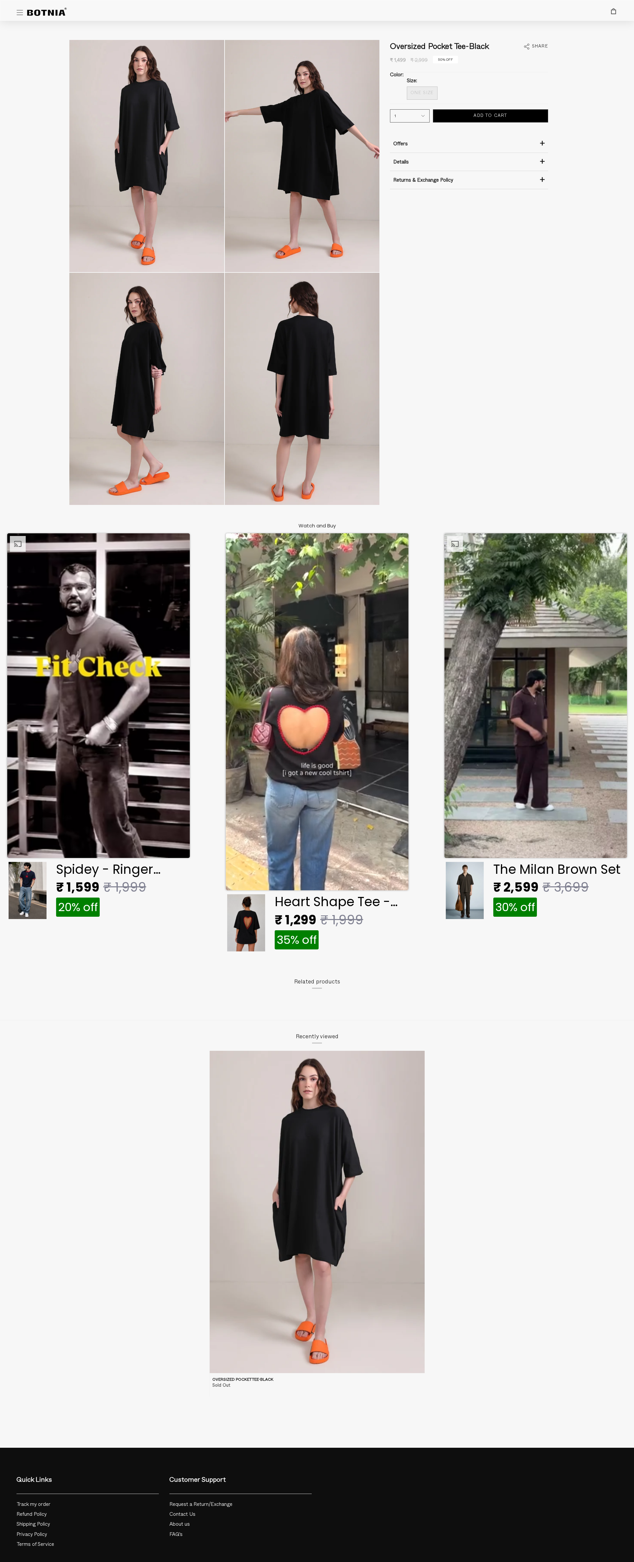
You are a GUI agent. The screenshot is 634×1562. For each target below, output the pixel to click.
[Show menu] (19, 13)
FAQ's (176, 1534)
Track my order (34, 1504)
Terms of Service (35, 1544)
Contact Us (182, 1514)
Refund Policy (32, 1514)
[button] (98, 728)
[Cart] (613, 11)
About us (179, 1524)
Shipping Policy (33, 1524)
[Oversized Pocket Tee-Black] (317, 1212)
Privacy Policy (32, 1534)
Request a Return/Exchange (200, 1504)
